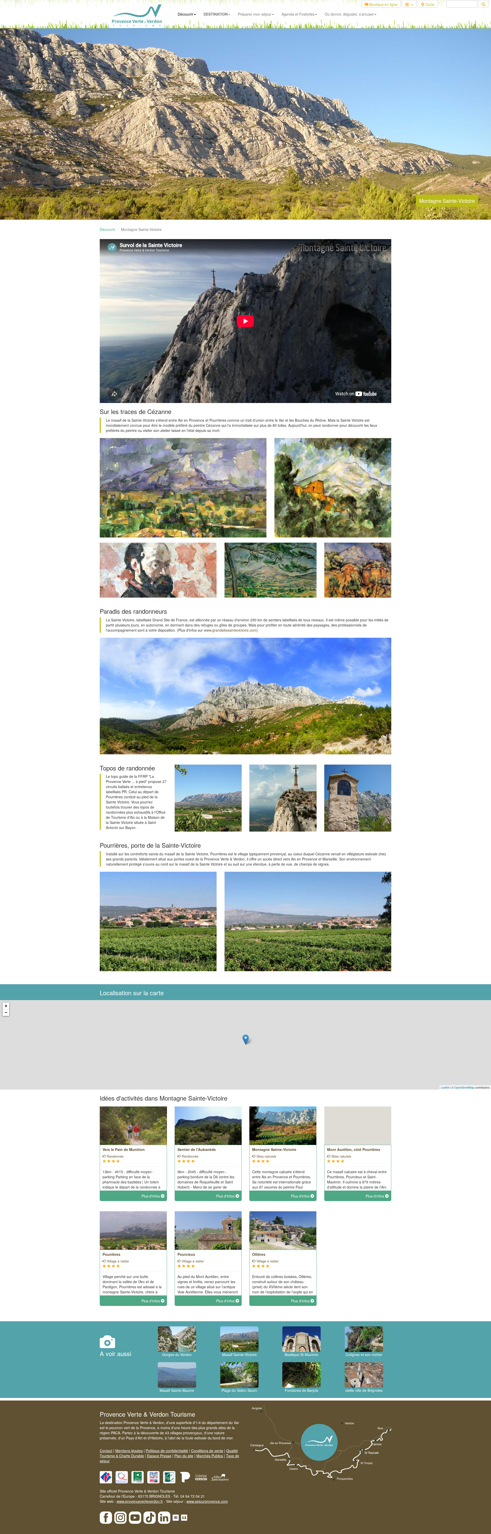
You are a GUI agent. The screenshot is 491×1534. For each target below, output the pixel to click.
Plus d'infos (151, 1196)
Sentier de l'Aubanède (196, 1149)
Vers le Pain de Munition (124, 1149)
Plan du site (183, 1455)
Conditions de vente (207, 1450)
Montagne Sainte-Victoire (274, 1149)
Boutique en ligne (382, 4)
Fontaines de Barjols (301, 1390)
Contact (106, 1450)
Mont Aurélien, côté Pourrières (353, 1149)
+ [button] (6, 1006)
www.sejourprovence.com (207, 1501)
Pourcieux (186, 1254)
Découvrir (185, 14)
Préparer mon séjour (254, 14)
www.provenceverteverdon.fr (140, 1501)
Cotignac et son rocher (363, 1354)
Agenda (298, 14)
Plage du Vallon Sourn (239, 1390)
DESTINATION (216, 14)
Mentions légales (129, 1450)
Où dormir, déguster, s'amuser (349, 14)
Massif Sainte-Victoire (239, 1354)
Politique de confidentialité (167, 1450)
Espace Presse (159, 1455)
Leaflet (445, 1087)
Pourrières (111, 1254)
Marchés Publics (209, 1455)
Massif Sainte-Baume (177, 1390)
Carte (429, 4)
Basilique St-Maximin (301, 1354)
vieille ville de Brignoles (364, 1390)
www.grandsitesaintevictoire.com (230, 630)
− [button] (6, 1012)
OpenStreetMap (464, 1087)
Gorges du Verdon (177, 1354)
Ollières (258, 1254)
